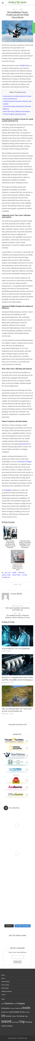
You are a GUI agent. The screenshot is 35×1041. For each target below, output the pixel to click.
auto (2, 1003)
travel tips (15, 1022)
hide (24, 92)
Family (17, 1008)
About (3, 978)
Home (3, 975)
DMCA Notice (5, 988)
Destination (5, 1008)
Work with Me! (5, 981)
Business (9, 1003)
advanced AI (23, 444)
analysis (7, 572)
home (17, 1012)
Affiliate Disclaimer (6, 991)
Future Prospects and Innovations (14, 114)
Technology (6, 577)
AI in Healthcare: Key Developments (16, 648)
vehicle (3, 1026)
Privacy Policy (5, 985)
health (26, 1007)
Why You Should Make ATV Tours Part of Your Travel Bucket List (17, 709)
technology (7, 490)
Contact (3, 994)
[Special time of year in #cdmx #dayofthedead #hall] (17, 881)
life (3, 1015)
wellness (10, 1026)
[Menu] (3, 3)
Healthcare (4, 1012)
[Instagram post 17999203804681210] (17, 825)
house (22, 1012)
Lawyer (27, 1012)
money (8, 1016)
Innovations (6, 575)
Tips (26, 1016)
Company (20, 1003)
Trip (22, 1021)
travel (6, 1021)
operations (16, 575)
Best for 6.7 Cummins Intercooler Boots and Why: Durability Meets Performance (17, 678)
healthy (11, 1012)
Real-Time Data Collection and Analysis (16, 111)
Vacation (28, 1022)
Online (14, 1016)
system (24, 575)
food (20, 1008)
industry (21, 572)
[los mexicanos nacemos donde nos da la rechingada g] (17, 909)
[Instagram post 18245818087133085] (17, 853)
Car (14, 1004)
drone (14, 572)
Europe (12, 1008)
